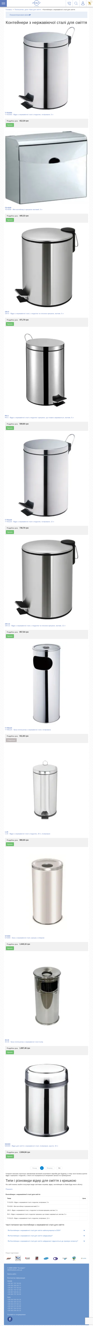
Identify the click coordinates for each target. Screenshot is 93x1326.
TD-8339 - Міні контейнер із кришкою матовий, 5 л (23, 209)
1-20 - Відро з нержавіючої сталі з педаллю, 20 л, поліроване (27, 834)
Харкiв (9, 1281)
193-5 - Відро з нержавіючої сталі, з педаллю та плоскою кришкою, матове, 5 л (34, 313)
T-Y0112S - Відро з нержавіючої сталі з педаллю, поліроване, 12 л (29, 522)
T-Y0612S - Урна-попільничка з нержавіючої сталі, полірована (28, 730)
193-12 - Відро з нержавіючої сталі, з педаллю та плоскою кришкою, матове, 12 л (35, 626)
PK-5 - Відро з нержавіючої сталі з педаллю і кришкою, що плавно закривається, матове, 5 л (39, 417)
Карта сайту (11, 1274)
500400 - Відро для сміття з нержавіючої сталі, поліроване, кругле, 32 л (31, 1146)
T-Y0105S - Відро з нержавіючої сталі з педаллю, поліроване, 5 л (29, 114)
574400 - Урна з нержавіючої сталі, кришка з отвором (24, 938)
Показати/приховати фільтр (20, 15)
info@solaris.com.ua (14, 1270)
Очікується (11, 740)
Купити (9, 125)
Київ (8, 1297)
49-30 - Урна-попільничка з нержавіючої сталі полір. (24, 1042)
